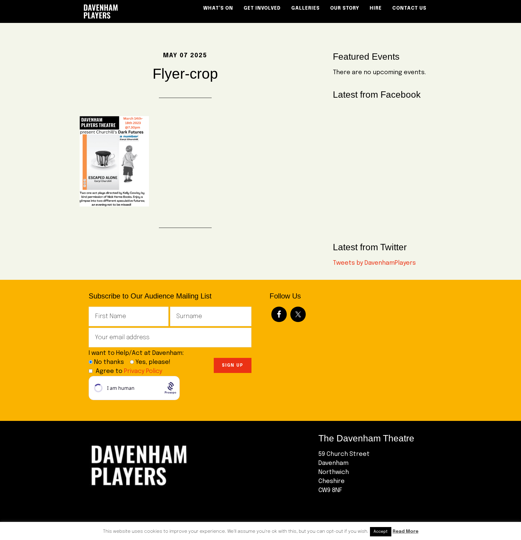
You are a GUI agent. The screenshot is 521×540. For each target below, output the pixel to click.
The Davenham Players (134, 11)
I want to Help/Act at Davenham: (138, 353)
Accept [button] (381, 532)
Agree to (129, 371)
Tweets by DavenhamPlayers (374, 263)
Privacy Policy (143, 371)
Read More (405, 531)
